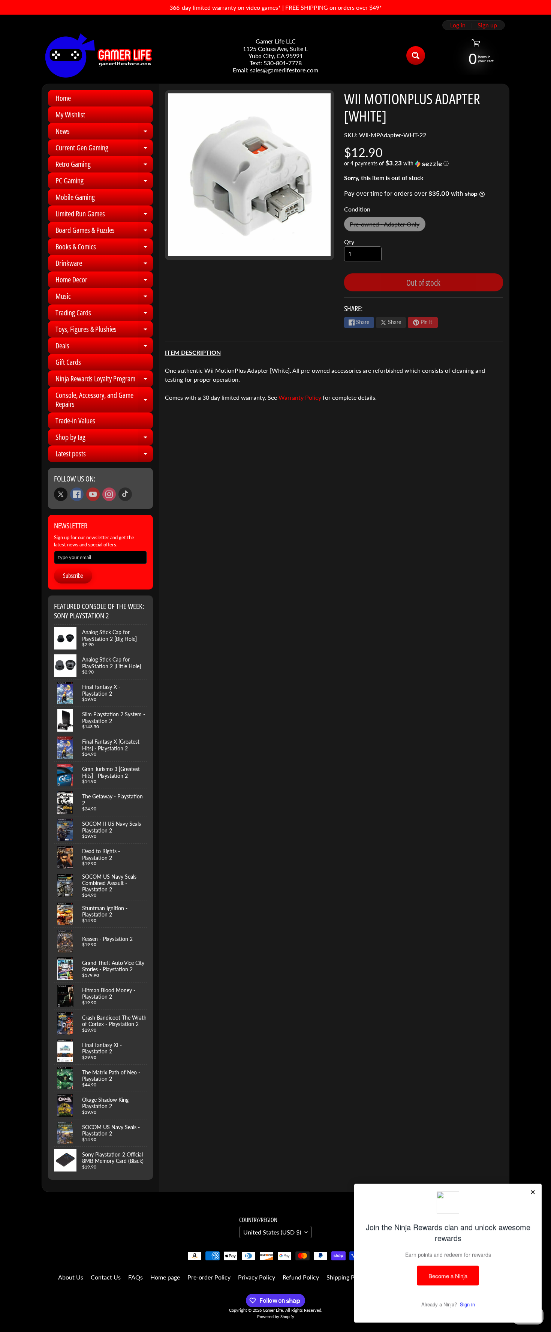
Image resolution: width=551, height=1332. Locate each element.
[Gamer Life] (98, 55)
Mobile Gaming (75, 197)
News (104, 133)
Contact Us (106, 1277)
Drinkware (104, 265)
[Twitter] (60, 494)
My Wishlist (70, 115)
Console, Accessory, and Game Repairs (104, 400)
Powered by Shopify (275, 1316)
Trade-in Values (75, 421)
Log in (458, 25)
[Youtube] (93, 494)
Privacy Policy (256, 1277)
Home (63, 98)
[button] (423, 163)
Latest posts (104, 455)
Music (104, 297)
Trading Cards (104, 314)
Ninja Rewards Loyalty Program (104, 380)
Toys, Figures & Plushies (104, 331)
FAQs (135, 1277)
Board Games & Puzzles (104, 231)
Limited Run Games (104, 215)
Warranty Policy (299, 397)
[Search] (415, 55)
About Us (70, 1277)
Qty (349, 241)
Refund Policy (301, 1277)
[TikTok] (125, 494)
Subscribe (73, 576)
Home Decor (104, 281)
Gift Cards (68, 362)
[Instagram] (109, 494)
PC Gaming (104, 182)
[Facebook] (77, 494)
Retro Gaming (104, 165)
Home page (165, 1277)
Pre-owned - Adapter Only (387, 225)
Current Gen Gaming (104, 149)
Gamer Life (273, 1310)
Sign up (487, 25)
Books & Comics (104, 248)
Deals (104, 347)
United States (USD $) (272, 1232)
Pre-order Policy (209, 1277)
